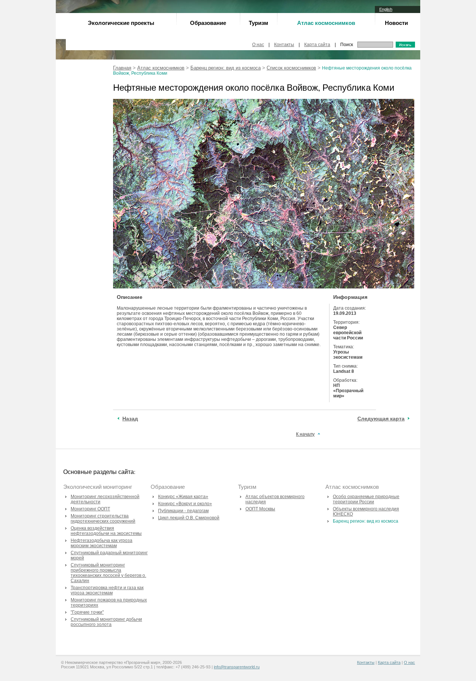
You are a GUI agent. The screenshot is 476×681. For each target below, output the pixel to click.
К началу (305, 434)
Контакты (284, 44)
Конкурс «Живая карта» (183, 496)
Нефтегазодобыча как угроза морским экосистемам (101, 543)
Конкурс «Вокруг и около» (185, 503)
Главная (122, 68)
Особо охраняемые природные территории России (366, 499)
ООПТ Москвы (260, 508)
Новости (396, 23)
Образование (208, 23)
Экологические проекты (121, 23)
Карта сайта (317, 44)
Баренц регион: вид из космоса (225, 68)
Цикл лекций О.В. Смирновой (188, 517)
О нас (258, 44)
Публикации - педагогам (183, 510)
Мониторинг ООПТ (90, 508)
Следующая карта (381, 419)
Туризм (258, 23)
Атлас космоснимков (160, 68)
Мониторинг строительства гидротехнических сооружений (103, 518)
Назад (130, 419)
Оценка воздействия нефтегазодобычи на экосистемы (106, 531)
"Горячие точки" (87, 612)
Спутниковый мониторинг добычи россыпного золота (106, 622)
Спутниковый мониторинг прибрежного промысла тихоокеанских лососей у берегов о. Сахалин (108, 572)
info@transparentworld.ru (237, 667)
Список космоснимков (291, 68)
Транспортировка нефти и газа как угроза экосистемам (107, 590)
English (385, 9)
